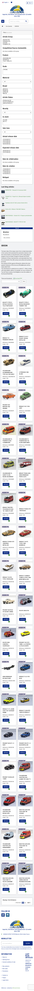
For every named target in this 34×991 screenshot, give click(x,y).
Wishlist (6, 232)
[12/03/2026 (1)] (17, 169)
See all (17, 228)
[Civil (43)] (17, 42)
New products (5, 966)
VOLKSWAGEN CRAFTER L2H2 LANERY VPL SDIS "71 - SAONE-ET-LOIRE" (25, 777)
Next (29, 902)
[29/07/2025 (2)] (17, 141)
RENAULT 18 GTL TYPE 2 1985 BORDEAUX (23, 543)
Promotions (5, 971)
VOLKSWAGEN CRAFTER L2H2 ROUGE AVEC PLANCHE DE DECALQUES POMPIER (7, 811)
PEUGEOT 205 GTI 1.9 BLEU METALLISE (25, 744)
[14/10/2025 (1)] (17, 139)
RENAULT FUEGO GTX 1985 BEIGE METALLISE (8, 543)
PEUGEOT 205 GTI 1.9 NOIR (8, 744)
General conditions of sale (8, 962)
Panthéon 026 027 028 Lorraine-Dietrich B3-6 (16, 203)
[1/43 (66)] (17, 69)
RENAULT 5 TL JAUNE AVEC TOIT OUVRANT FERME (8, 710)
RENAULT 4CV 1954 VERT (24, 407)
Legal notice (5, 980)
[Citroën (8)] (17, 92)
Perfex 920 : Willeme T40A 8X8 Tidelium (15, 209)
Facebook (3, 915)
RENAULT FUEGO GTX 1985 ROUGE (25, 509)
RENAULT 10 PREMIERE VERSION (8, 338)
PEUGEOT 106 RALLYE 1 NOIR (8, 777)
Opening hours (6, 959)
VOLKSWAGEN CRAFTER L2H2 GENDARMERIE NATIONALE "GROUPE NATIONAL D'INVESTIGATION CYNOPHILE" (8, 845)
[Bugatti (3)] (17, 90)
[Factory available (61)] (17, 102)
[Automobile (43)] (17, 58)
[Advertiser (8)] (17, 40)
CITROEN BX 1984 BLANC (24, 373)
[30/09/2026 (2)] (17, 151)
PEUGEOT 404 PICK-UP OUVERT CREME (8, 610)
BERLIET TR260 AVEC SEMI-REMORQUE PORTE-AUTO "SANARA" (25, 475)
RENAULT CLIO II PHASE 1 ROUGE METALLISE (23, 338)
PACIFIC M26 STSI (24, 610)
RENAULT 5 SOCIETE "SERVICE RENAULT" (24, 711)
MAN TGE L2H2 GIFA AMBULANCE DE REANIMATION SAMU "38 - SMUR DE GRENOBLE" (25, 880)
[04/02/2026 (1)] (17, 170)
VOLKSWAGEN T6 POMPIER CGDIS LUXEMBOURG (7, 440)
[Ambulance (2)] (17, 41)
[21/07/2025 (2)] (17, 142)
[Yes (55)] (17, 120)
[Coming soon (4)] (17, 100)
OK (28, 943)
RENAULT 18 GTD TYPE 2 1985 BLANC (8, 578)
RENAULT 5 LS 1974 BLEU (24, 677)
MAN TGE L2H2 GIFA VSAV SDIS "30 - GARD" (24, 845)
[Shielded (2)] (17, 59)
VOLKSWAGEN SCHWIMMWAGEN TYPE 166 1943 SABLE (8, 372)
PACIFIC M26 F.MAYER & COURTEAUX (6, 644)
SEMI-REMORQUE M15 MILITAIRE (7, 677)
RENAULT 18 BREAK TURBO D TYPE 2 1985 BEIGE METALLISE (25, 577)
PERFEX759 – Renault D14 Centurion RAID (15, 190)
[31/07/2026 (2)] (17, 152)
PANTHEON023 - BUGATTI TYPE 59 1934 (15, 222)
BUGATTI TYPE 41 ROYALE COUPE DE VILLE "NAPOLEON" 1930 (8, 304)
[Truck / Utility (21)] (17, 61)
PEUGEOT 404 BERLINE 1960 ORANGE (6, 406)
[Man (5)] (17, 93)
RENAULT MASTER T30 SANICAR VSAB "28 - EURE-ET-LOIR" (8, 509)
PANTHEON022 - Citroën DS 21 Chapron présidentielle (18, 215)
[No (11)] (17, 121)
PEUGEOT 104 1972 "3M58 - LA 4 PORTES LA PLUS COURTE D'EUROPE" (24, 644)
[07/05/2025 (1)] (17, 173)
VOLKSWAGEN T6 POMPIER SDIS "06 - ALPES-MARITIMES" (24, 440)
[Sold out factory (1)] (17, 103)
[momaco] (17, 9)
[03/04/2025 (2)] (17, 143)
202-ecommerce (16, 988)
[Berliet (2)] (17, 89)
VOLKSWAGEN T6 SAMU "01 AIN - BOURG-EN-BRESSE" (8, 475)
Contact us (5, 975)
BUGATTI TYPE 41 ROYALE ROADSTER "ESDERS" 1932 (24, 304)
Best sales (5, 968)
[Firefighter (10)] (17, 44)
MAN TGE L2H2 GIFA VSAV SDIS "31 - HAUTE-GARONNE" (8, 880)
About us (4, 957)
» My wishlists (6, 237)
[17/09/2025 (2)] (17, 172)
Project (4, 977)
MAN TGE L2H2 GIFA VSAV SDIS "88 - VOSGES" (24, 811)
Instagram (7, 915)
